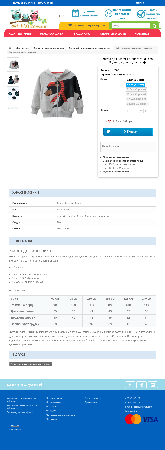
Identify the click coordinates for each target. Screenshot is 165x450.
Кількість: (106, 110)
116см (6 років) (136, 94)
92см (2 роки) (135, 79)
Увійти (140, 2)
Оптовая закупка (93, 398)
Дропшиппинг (91, 402)
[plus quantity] (145, 111)
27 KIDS (129, 74)
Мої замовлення (54, 398)
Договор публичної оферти (20, 412)
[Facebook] (130, 384)
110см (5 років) (136, 89)
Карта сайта (131, 411)
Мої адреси (51, 411)
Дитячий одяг (22, 48)
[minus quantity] (141, 111)
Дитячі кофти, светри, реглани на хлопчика (89, 48)
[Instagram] (153, 384)
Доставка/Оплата (24, 2)
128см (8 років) (136, 99)
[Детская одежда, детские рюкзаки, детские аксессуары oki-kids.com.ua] (30, 18)
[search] (154, 26)
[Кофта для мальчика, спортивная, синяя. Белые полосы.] (14, 65)
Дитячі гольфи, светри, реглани (49, 48)
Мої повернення (53, 402)
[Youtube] (141, 384)
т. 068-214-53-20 (71, 16)
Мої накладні (52, 406)
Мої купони (51, 419)
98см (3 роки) (135, 84)
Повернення (46, 2)
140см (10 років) (137, 103)
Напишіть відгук (110, 146)
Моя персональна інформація (60, 415)
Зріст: (104, 79)
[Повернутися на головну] (10, 48)
